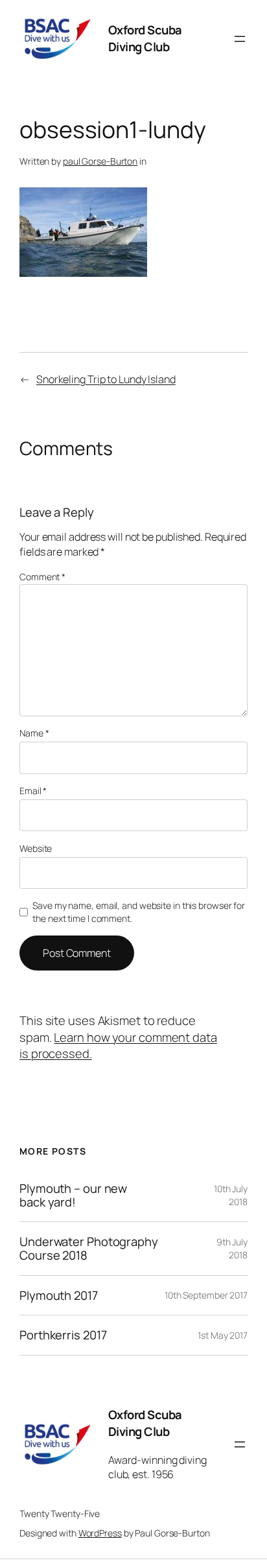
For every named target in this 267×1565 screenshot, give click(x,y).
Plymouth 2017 (58, 1295)
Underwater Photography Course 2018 (88, 1248)
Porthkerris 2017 (62, 1335)
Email (33, 790)
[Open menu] (240, 39)
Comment (42, 577)
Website (35, 848)
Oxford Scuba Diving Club (145, 38)
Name (34, 733)
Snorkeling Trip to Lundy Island (106, 379)
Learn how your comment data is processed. (118, 1046)
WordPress (100, 1533)
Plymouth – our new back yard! (73, 1195)
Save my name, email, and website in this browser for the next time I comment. (138, 911)
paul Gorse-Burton (100, 161)
